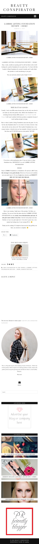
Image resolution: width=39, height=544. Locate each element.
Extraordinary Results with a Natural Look (19, 258)
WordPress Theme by (19, 542)
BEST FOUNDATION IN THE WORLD (14, 267)
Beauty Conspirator (19, 7)
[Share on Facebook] (7, 264)
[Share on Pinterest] (11, 264)
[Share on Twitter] (9, 264)
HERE (30, 75)
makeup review (26, 269)
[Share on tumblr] (13, 264)
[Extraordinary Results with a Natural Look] (19, 250)
